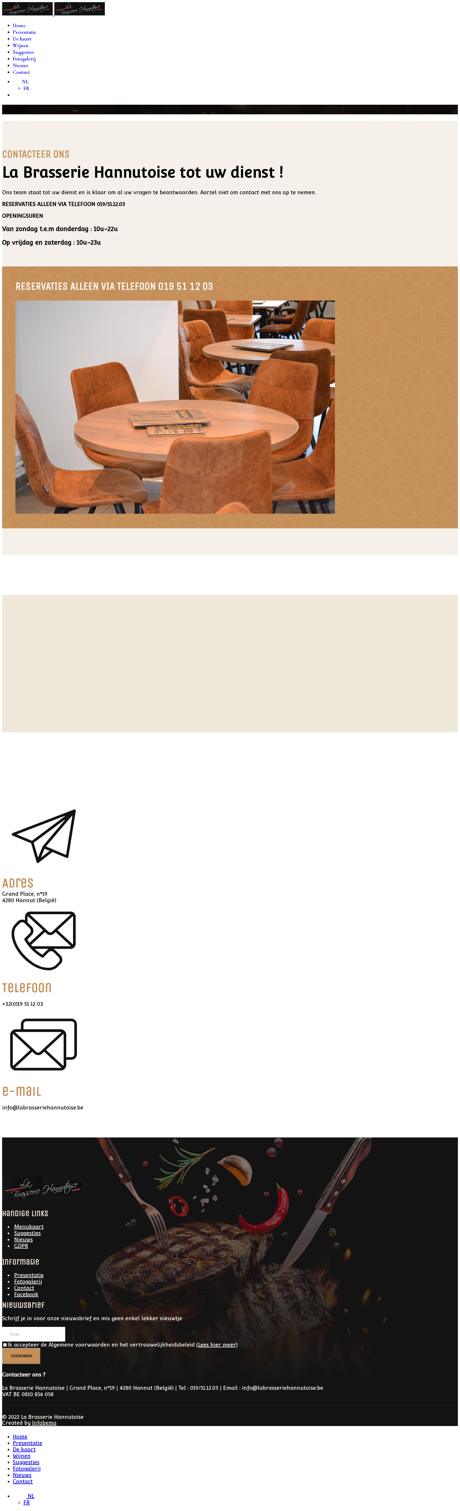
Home (19, 25)
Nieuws (20, 65)
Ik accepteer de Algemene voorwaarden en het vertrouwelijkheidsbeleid (122, 1345)
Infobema (44, 1423)
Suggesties (23, 52)
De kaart (22, 39)
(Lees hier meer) (216, 1345)
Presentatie (24, 32)
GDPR (21, 1246)
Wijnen (20, 45)
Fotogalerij (24, 59)
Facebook (26, 1294)
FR (26, 88)
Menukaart (29, 1227)
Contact (21, 72)
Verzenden (21, 1356)
